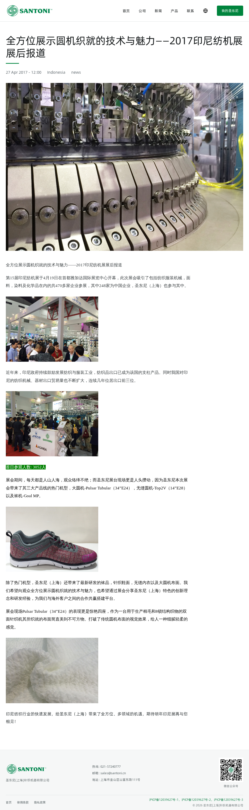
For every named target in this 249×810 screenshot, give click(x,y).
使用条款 (23, 802)
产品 (174, 10)
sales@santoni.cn (113, 773)
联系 (190, 10)
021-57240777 (110, 766)
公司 (142, 10)
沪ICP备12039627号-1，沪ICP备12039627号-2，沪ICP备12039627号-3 (196, 799)
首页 (126, 10)
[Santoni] (31, 11)
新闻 (158, 10)
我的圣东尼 (230, 10)
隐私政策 (40, 802)
